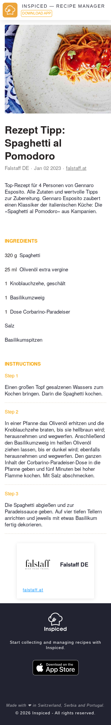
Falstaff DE (17, 167)
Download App (36, 13)
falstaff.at (76, 167)
